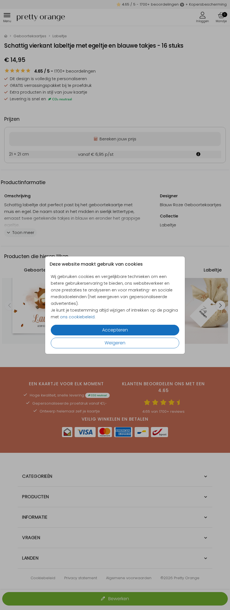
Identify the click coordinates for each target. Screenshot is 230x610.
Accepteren (115, 330)
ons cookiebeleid (77, 317)
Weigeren (115, 343)
